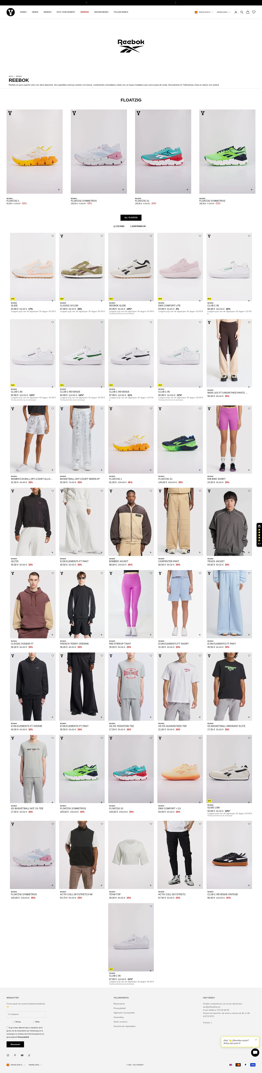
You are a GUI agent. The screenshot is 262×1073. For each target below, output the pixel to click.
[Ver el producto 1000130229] (180, 769)
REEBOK (19, 76)
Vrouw (18, 1022)
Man (38, 1022)
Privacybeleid (23, 1037)
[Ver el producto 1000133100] (82, 604)
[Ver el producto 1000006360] (131, 937)
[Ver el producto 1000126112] (131, 855)
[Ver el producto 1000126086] (82, 855)
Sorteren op (139, 226)
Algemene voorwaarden (124, 1013)
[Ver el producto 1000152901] (32, 267)
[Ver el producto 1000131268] (180, 687)
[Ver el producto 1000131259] (131, 687)
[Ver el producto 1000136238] (82, 439)
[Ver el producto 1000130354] (180, 604)
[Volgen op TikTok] (29, 1055)
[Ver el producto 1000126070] (180, 855)
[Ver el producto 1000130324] (131, 769)
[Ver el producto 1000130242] (229, 769)
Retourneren (119, 1004)
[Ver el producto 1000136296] (180, 439)
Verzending (119, 1017)
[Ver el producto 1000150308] (229, 267)
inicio (11, 76)
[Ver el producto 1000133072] (180, 522)
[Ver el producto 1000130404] (229, 604)
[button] (259, 535)
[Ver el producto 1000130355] (82, 769)
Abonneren (15, 1044)
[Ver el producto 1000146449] (131, 353)
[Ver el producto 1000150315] (32, 353)
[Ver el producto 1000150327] (180, 267)
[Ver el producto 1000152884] (82, 267)
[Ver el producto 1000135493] (229, 439)
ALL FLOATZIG (131, 218)
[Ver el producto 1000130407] (131, 604)
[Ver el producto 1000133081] (229, 353)
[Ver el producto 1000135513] (82, 522)
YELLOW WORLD (121, 12)
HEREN (35, 12)
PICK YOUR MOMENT (66, 12)
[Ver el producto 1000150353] (82, 353)
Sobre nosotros (120, 1022)
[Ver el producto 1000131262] (229, 687)
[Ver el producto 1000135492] (32, 522)
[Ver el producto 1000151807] (131, 267)
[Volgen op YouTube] (22, 1055)
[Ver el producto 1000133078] (131, 522)
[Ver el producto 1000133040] (229, 522)
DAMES (23, 12)
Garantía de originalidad (124, 1026)
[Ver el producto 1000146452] (180, 353)
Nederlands (222, 12)
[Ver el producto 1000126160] (229, 855)
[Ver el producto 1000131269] (32, 769)
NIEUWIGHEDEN (101, 12)
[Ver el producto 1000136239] (32, 439)
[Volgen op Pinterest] (15, 1055)
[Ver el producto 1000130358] (82, 687)
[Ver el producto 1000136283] (131, 439)
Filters (120, 226)
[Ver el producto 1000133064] (32, 604)
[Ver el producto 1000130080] (32, 855)
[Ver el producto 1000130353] (32, 687)
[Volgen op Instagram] (8, 1055)
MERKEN (47, 12)
